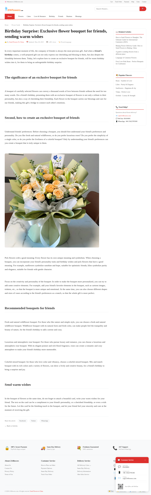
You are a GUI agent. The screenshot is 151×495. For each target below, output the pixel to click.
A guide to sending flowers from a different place (127, 53)
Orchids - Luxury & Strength (125, 95)
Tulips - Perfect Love (123, 92)
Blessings (78, 16)
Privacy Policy (9, 471)
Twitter (33, 421)
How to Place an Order (48, 465)
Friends (60, 16)
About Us (8, 465)
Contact (144, 2)
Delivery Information (84, 471)
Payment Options (46, 468)
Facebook (22, 421)
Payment (126, 2)
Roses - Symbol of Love (124, 81)
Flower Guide (16, 25)
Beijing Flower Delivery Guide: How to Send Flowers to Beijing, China (129, 47)
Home (10, 16)
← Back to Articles (11, 426)
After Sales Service (83, 474)
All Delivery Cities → (84, 465)
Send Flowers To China (16, 42)
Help (132, 2)
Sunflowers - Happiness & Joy (126, 88)
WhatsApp (44, 421)
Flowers (20, 16)
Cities (138, 2)
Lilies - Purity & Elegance (124, 84)
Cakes (29, 16)
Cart (111, 2)
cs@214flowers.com (124, 116)
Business (69, 16)
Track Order (118, 2)
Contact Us (8, 468)
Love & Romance (40, 16)
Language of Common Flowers (126, 58)
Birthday (52, 16)
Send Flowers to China (36, 491)
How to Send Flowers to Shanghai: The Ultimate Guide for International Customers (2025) (129, 40)
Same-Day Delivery (47, 471)
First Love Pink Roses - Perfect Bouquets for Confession (129, 63)
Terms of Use (9, 474)
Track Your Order (46, 474)
